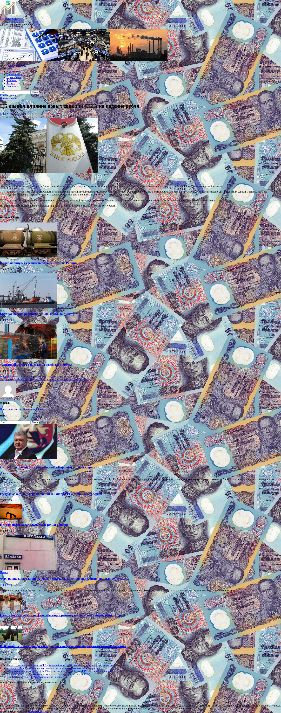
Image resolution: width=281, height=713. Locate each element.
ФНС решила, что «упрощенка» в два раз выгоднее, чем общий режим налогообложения (63, 646)
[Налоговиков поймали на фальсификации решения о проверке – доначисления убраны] (11, 609)
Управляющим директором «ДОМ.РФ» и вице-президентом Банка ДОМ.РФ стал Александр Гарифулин (64, 671)
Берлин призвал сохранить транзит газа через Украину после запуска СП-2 (48, 674)
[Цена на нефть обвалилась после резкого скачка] (11, 518)
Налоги (11, 71)
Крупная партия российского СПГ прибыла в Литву (37, 314)
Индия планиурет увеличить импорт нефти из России (38, 263)
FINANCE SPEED (10, 19)
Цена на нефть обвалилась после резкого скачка (34, 524)
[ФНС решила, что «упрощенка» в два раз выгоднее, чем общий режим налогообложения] (11, 639)
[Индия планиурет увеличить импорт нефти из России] (28, 256)
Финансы (12, 80)
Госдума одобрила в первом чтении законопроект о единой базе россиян (51, 494)
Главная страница (16, 65)
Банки (10, 68)
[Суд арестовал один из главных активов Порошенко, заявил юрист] (28, 458)
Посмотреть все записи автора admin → (22, 409)
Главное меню (8, 95)
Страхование (14, 77)
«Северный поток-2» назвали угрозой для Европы (36, 364)
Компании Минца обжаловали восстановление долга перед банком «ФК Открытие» (53, 668)
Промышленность (17, 74)
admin (20, 114)
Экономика (13, 86)
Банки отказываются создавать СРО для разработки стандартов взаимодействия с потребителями (61, 665)
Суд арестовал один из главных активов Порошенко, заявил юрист (47, 467)
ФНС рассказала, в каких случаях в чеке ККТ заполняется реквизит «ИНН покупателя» (63, 578)
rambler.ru (5, 211)
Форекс (11, 83)
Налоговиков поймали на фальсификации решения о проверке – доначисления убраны (62, 615)
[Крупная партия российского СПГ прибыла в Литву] (28, 307)
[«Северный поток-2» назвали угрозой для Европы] (28, 358)
